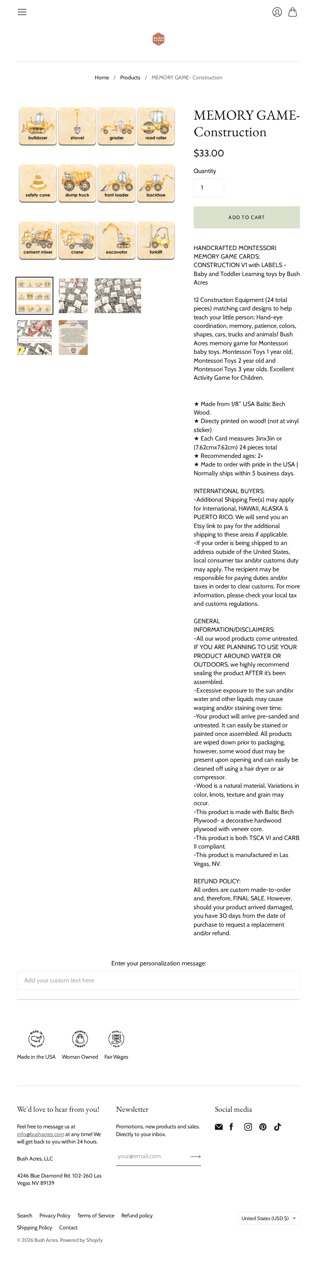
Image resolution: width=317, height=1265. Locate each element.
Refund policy (137, 1215)
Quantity (205, 171)
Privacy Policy (54, 1215)
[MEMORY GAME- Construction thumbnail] (34, 295)
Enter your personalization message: (158, 963)
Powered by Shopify (81, 1240)
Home (102, 77)
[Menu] (22, 12)
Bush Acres (46, 1240)
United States (265, 1218)
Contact (68, 1227)
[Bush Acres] (158, 39)
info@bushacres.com (40, 1134)
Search (24, 1215)
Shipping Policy (34, 1227)
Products (130, 77)
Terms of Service (95, 1215)
